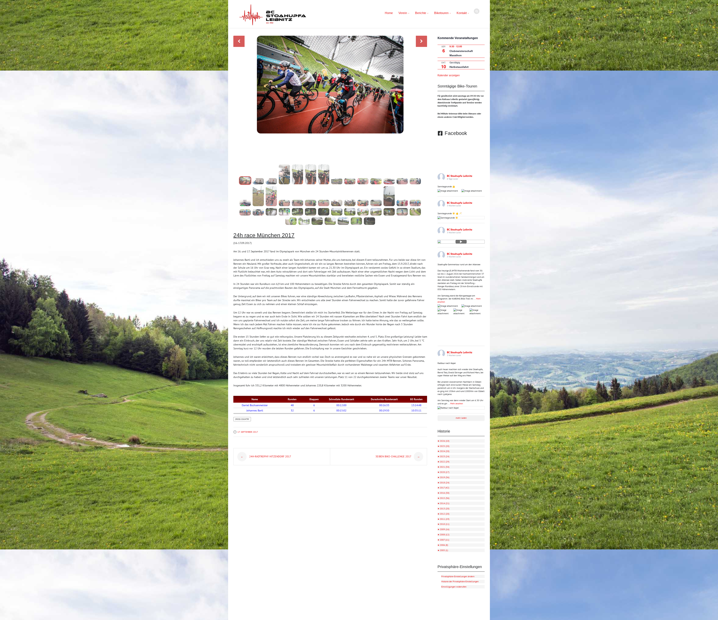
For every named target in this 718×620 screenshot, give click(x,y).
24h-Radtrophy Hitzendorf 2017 (266, 456)
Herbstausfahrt (459, 66)
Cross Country (242, 419)
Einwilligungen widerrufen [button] (454, 586)
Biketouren (441, 13)
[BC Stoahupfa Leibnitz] (273, 15)
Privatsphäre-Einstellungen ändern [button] (458, 576)
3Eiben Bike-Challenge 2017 (397, 456)
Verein (402, 13)
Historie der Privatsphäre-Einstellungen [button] (460, 581)
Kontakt (462, 13)
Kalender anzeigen (449, 75)
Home (389, 13)
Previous (239, 41)
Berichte (420, 13)
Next (421, 41)
